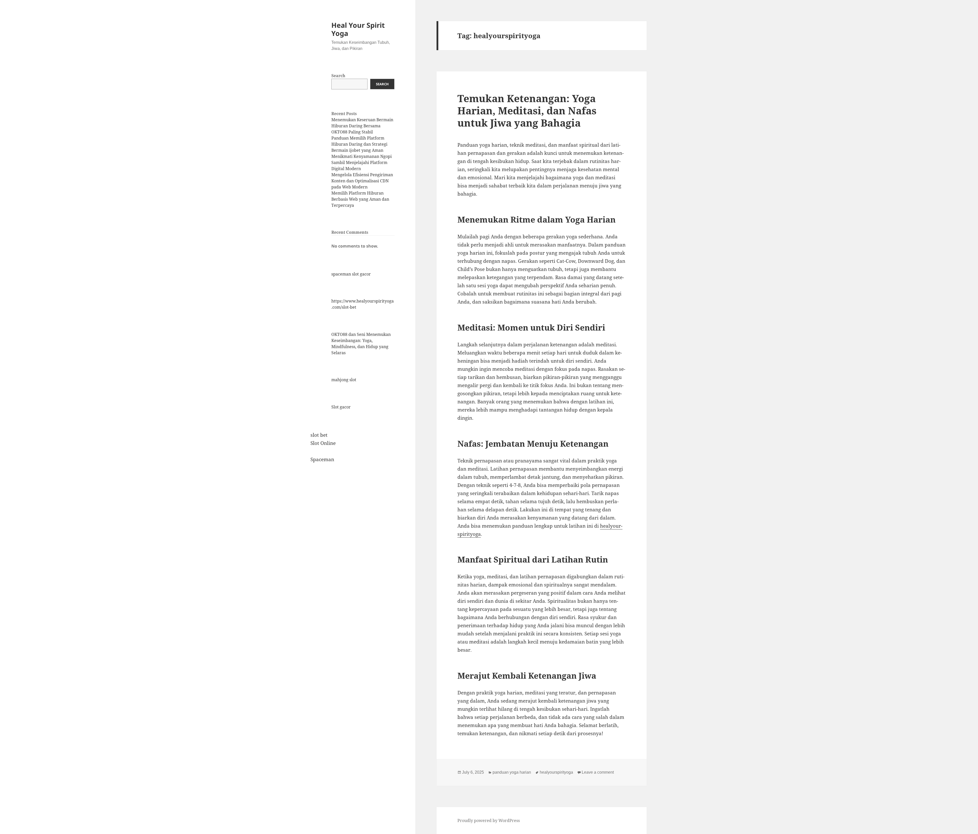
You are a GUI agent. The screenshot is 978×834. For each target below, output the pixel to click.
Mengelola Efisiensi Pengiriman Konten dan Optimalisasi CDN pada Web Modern (362, 181)
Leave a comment (598, 772)
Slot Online (323, 443)
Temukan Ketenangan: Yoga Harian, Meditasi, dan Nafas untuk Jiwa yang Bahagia (526, 110)
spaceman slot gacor (351, 274)
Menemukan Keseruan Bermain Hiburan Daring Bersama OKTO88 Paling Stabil (362, 126)
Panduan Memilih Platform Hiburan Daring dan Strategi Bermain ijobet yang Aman (359, 144)
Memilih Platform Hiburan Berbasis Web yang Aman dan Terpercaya (360, 199)
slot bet (319, 435)
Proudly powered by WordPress (488, 820)
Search (338, 75)
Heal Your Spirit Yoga (358, 29)
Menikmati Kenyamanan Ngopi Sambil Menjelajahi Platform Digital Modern (361, 162)
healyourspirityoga (556, 772)
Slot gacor (341, 407)
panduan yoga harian (512, 772)
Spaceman (322, 459)
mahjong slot (343, 379)
